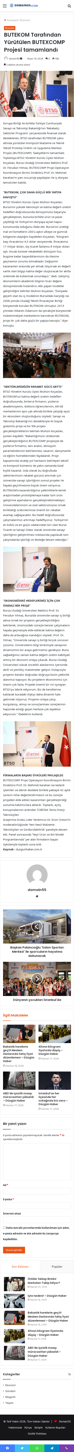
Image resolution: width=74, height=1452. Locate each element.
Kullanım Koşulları (55, 1427)
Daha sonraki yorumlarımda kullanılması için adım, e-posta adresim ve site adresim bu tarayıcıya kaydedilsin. (36, 1233)
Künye (28, 1427)
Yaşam (9, 1402)
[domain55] (24, 6)
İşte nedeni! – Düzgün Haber (47, 1296)
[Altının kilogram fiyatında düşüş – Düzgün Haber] (55, 1034)
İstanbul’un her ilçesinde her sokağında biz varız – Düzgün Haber (53, 1098)
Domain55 (65, 1421)
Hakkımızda (15, 1427)
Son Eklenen (20, 1266)
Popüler (57, 1266)
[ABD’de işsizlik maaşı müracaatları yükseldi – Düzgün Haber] (19, 1081)
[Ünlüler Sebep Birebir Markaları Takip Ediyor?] (14, 1284)
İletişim (39, 1427)
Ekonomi (25, 20)
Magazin (10, 1396)
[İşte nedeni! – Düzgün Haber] (14, 1301)
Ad (5, 1185)
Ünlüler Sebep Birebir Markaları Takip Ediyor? (44, 1281)
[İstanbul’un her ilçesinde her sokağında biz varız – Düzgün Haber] (55, 1081)
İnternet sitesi (12, 1213)
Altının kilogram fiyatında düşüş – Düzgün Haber (51, 1050)
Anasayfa (12, 20)
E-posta (8, 1199)
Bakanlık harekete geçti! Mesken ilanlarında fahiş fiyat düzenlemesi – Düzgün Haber (18, 1054)
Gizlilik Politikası (37, 1433)
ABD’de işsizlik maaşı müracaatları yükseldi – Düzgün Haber (18, 1096)
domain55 (14, 58)
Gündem (10, 1391)
